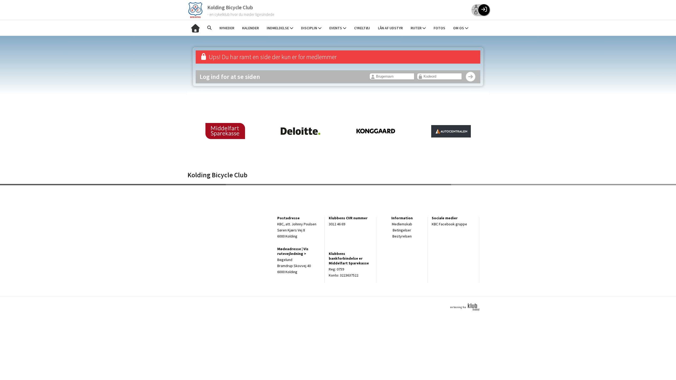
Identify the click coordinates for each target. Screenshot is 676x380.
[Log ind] (484, 10)
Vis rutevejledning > (292, 251)
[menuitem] (195, 28)
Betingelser (402, 230)
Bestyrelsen (402, 236)
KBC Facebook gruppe (449, 224)
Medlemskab (402, 224)
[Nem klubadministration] (467, 313)
